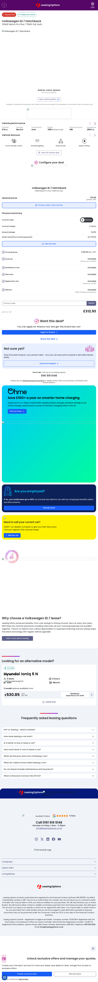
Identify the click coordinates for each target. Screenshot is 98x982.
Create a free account (27, 974)
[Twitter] (42, 839)
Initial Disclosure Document (33, 381)
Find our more (49, 508)
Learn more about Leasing (17, 638)
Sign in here (23, 979)
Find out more (75, 974)
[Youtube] (59, 839)
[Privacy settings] (4, 977)
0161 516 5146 (89, 924)
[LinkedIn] (47, 839)
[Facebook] (53, 839)
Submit (91, 303)
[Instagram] (36, 839)
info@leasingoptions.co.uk (49, 828)
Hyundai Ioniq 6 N (21, 674)
